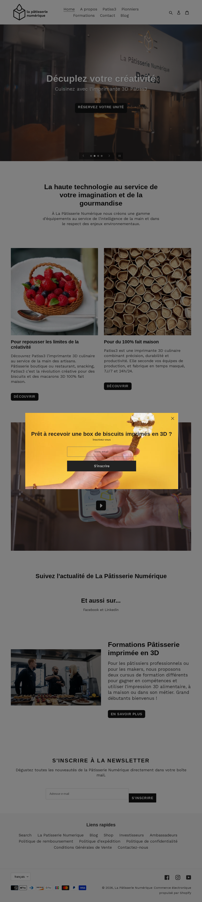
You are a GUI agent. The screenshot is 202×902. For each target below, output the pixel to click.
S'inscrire (101, 466)
